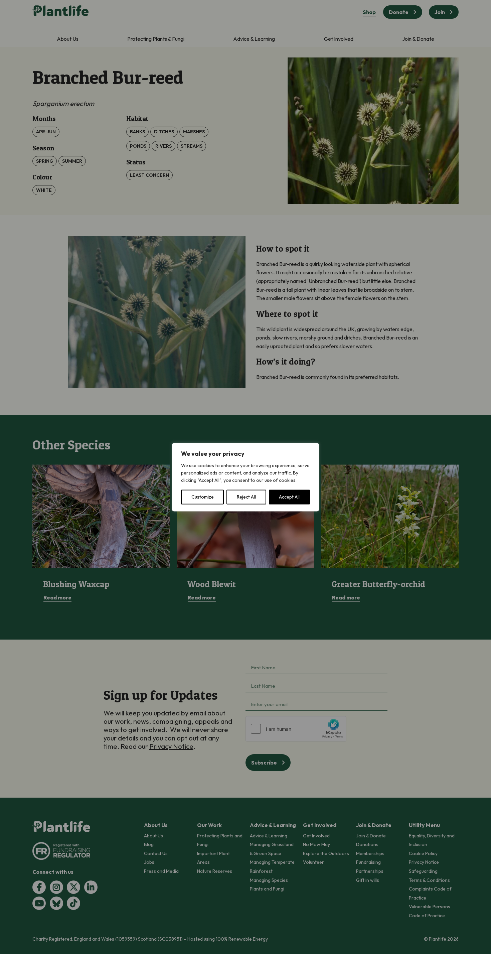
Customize (202, 497)
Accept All (289, 497)
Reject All (246, 497)
